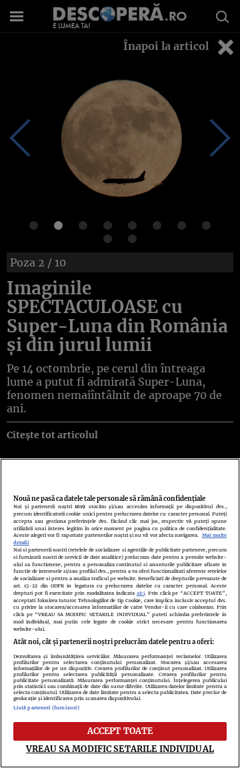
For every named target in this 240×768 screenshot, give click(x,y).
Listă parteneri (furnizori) (46, 708)
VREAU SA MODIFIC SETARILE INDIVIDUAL (120, 748)
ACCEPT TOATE (120, 730)
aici (141, 593)
